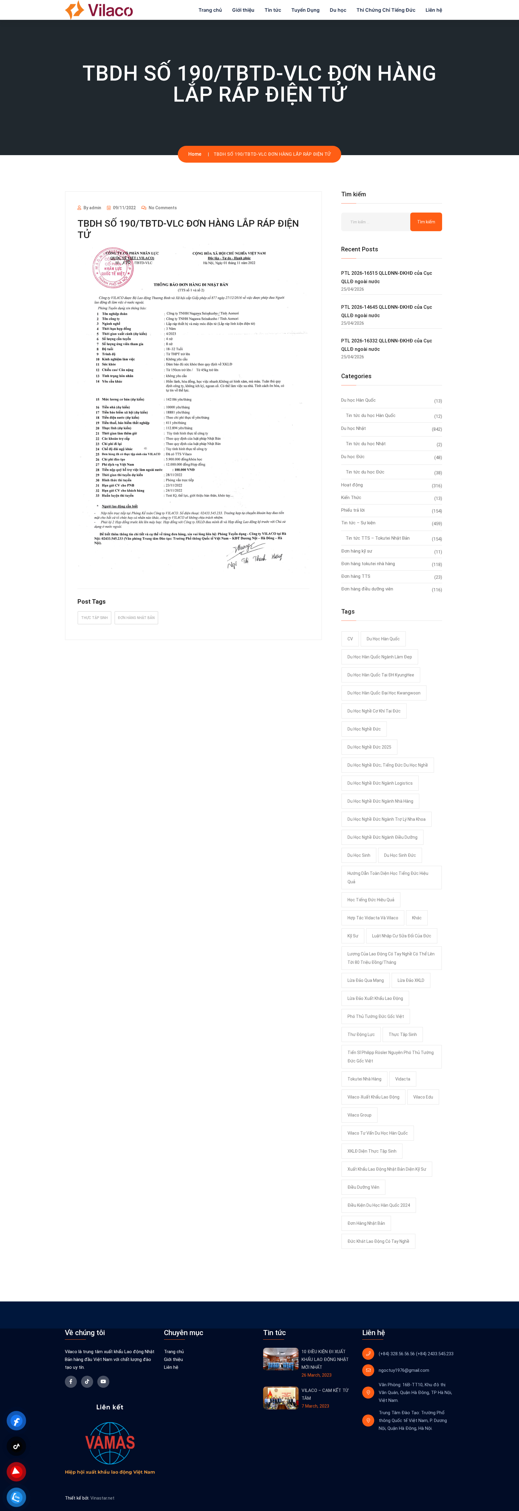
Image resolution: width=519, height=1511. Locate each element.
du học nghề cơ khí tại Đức (374, 711)
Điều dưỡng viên (363, 1187)
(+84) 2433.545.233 (435, 1353)
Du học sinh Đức (400, 855)
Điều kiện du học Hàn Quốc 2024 (379, 1205)
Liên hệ (434, 10)
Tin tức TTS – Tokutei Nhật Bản (378, 538)
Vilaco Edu (423, 1097)
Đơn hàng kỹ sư (356, 551)
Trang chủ (210, 10)
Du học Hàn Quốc (358, 400)
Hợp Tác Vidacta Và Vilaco (373, 917)
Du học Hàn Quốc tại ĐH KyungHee (381, 675)
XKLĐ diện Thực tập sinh (372, 1151)
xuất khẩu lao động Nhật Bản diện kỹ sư (387, 1169)
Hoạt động (352, 485)
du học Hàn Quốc (383, 638)
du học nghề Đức (364, 729)
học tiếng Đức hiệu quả (371, 899)
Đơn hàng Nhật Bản (136, 618)
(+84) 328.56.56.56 (397, 1353)
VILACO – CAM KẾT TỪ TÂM (325, 1394)
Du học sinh (359, 855)
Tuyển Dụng (305, 10)
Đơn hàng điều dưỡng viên (367, 589)
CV (350, 638)
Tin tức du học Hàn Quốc (371, 415)
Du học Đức (353, 456)
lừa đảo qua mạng (366, 980)
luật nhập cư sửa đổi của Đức (401, 935)
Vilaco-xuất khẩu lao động (373, 1097)
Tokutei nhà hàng (364, 1079)
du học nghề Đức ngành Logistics (380, 783)
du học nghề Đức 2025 (369, 747)
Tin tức (273, 10)
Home (194, 154)
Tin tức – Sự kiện (358, 523)
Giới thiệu (243, 10)
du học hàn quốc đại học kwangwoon (384, 693)
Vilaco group (360, 1115)
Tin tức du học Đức (365, 472)
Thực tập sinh (94, 618)
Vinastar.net (102, 1498)
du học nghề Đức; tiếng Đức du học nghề (388, 765)
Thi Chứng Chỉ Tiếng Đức (386, 10)
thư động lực (361, 1034)
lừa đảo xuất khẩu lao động (375, 998)
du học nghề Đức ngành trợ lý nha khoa (387, 819)
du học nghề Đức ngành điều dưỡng (382, 837)
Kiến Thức (351, 497)
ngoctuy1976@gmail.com (404, 1370)
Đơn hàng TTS (355, 576)
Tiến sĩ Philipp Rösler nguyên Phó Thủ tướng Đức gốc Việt (391, 1056)
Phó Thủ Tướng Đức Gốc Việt (376, 1016)
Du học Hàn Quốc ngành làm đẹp (380, 656)
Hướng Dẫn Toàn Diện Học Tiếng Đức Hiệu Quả (388, 877)
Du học (338, 10)
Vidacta (402, 1079)
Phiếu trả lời (353, 510)
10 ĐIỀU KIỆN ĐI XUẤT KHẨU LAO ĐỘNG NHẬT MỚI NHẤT (325, 1359)
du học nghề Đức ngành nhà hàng (380, 801)
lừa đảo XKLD (411, 980)
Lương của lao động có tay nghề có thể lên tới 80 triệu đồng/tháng (391, 958)
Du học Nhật (353, 428)
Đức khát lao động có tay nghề (378, 1241)
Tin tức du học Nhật (366, 443)
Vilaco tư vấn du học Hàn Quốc (378, 1133)
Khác (417, 917)
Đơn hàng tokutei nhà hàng (368, 563)
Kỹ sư (353, 935)
